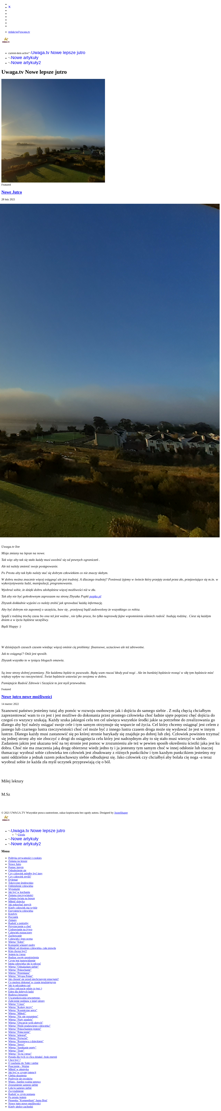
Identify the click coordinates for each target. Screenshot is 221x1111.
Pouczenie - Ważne (18, 1066)
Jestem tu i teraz (17, 954)
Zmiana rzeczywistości (20, 895)
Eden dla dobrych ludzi (21, 991)
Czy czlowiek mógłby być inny (25, 873)
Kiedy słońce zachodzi (20, 1106)
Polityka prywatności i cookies (25, 857)
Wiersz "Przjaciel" (18, 1038)
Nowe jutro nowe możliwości (26, 696)
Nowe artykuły (25, 57)
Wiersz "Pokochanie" (20, 969)
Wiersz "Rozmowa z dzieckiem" (26, 1041)
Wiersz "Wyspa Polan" (20, 976)
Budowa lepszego (18, 994)
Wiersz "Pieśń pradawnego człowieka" (29, 1025)
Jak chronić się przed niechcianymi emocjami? (33, 979)
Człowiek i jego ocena (20, 938)
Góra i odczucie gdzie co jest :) (25, 988)
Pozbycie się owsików (20, 1078)
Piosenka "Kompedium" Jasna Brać (27, 1100)
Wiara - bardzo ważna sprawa (24, 1081)
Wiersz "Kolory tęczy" (20, 1007)
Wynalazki (14, 889)
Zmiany (12, 920)
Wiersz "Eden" (16, 941)
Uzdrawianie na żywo (20, 929)
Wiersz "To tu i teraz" (20, 1053)
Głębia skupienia (17, 1075)
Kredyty (12, 913)
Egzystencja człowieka (20, 910)
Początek (13, 917)
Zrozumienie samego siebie (23, 1084)
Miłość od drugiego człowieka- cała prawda (32, 948)
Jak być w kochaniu (19, 892)
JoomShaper (121, 812)
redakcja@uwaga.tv (19, 31)
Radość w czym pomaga (21, 1094)
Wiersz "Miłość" (17, 1013)
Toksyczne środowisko (20, 882)
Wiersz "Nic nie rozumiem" (23, 1016)
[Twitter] (9, 7)
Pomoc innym (15, 867)
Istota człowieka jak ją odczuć (24, 963)
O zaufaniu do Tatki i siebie (23, 1063)
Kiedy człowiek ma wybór (22, 907)
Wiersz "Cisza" (16, 1004)
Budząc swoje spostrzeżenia (23, 957)
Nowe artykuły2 (26, 62)
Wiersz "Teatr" (16, 1050)
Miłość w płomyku (18, 1069)
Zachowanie (15, 935)
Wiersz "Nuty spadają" (20, 1019)
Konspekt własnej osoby (21, 945)
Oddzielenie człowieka (20, 885)
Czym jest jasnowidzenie (21, 960)
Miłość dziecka (16, 901)
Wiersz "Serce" (16, 1044)
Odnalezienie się (17, 870)
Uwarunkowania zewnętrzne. (24, 997)
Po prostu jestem (17, 1097)
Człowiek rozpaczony (20, 932)
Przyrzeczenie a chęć (19, 926)
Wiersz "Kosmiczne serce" (22, 1010)
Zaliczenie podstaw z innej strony (26, 1000)
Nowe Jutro (11, 192)
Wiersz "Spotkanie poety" (22, 1047)
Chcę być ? (14, 1060)
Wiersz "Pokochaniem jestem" (24, 1028)
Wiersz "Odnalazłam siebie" (23, 966)
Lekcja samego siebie (20, 1087)
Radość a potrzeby (18, 923)
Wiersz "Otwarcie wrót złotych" (25, 1022)
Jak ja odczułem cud (19, 985)
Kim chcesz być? (17, 951)
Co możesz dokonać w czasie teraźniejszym (32, 982)
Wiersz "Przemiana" (19, 972)
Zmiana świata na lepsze (21, 898)
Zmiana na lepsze (17, 861)
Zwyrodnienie (16, 1091)
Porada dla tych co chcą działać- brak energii (32, 1056)
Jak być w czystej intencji (22, 1072)
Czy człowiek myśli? (19, 876)
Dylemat (13, 879)
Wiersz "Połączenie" (19, 1032)
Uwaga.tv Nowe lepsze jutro (58, 52)
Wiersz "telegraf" (17, 1035)
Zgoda (21, 834)
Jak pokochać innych (19, 904)
